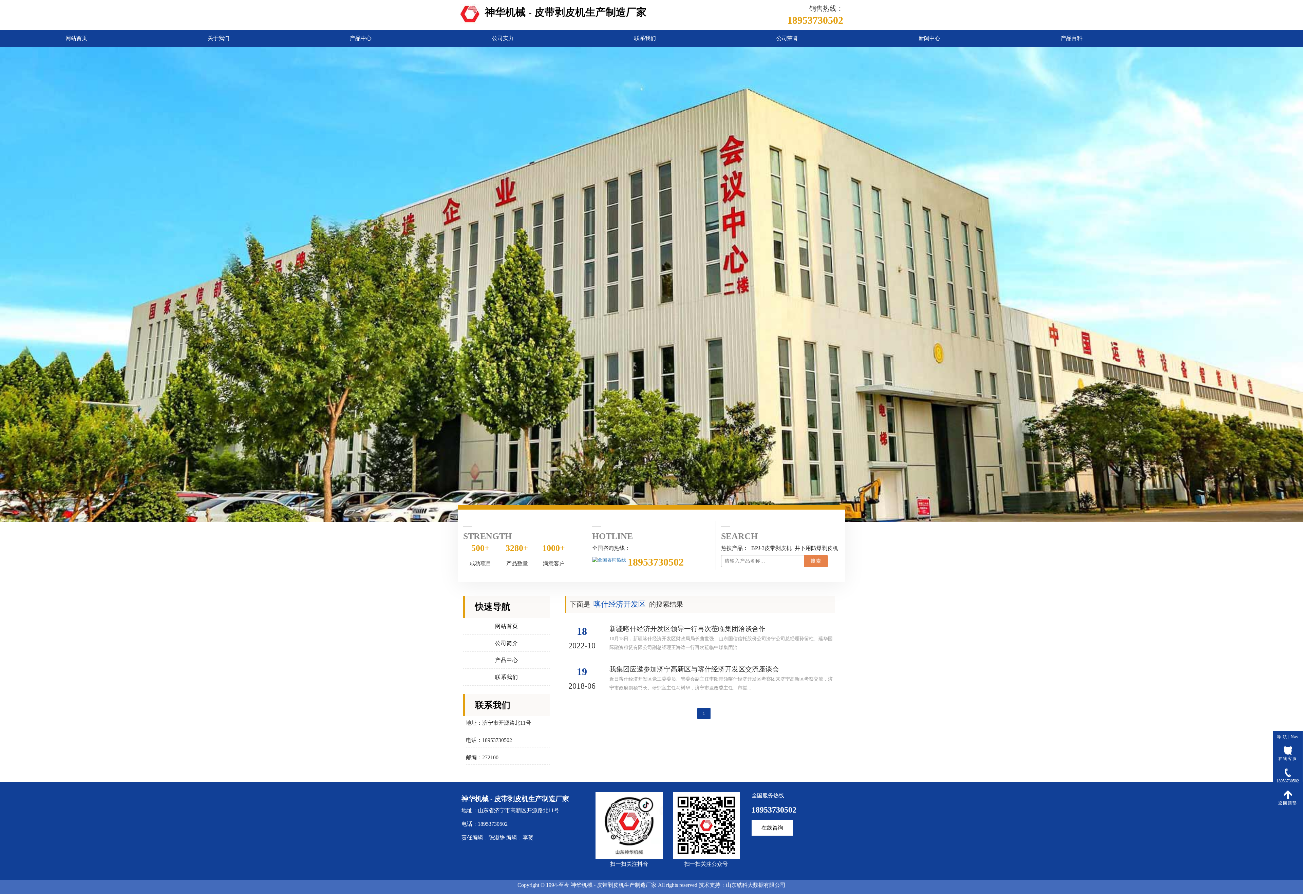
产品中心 (361, 38)
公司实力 (503, 38)
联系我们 (645, 38)
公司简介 (506, 643)
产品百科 (1071, 38)
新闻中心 (929, 38)
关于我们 (218, 38)
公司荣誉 (787, 38)
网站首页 (76, 38)
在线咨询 (772, 828)
